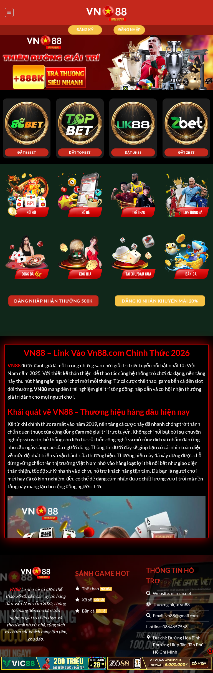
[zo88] (159, 663)
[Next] (202, 120)
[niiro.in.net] (106, 12)
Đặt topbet (79, 152)
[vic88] (53, 663)
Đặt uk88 (133, 152)
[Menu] (9, 12)
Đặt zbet (186, 152)
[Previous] (11, 120)
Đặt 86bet (26, 152)
